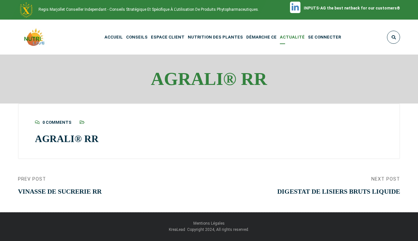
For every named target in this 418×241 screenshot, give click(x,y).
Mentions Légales (209, 223)
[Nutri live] (38, 37)
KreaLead (177, 229)
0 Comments (57, 122)
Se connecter (324, 37)
